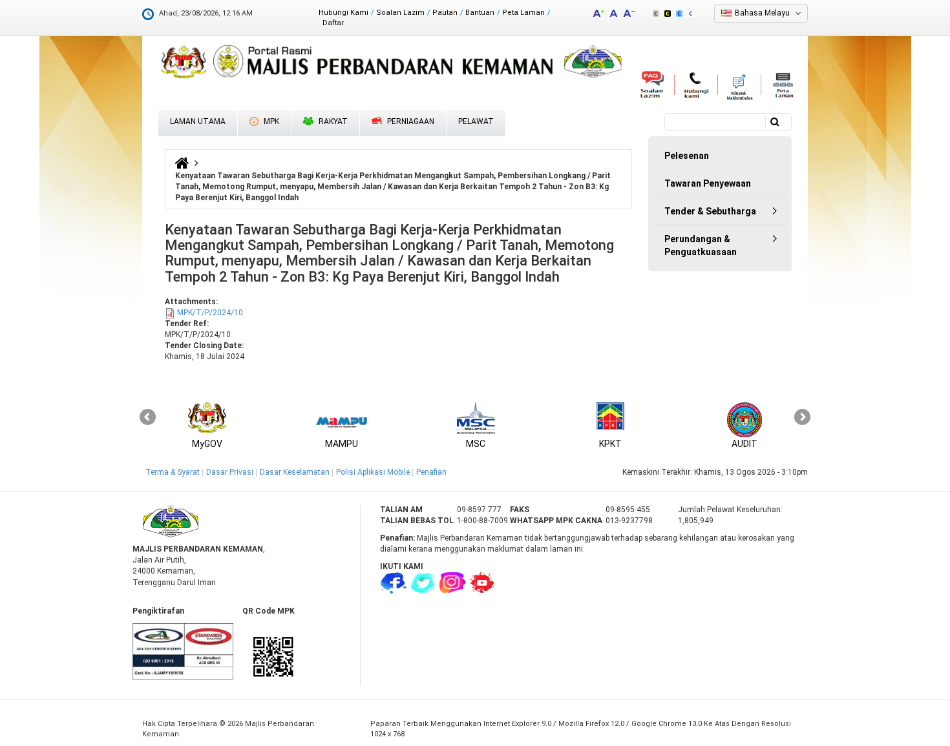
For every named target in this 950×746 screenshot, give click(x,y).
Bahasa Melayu (762, 12)
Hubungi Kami (343, 12)
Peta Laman (523, 12)
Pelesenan (686, 155)
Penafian (431, 472)
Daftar (333, 23)
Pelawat (476, 121)
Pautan (445, 12)
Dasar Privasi (229, 472)
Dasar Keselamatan (295, 472)
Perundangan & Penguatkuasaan (700, 245)
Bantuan (479, 12)
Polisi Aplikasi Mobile (373, 472)
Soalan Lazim (400, 12)
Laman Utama (198, 121)
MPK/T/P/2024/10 (210, 312)
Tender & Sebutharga (710, 211)
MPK (270, 121)
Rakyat (332, 121)
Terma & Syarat (172, 472)
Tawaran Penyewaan (707, 183)
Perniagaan (409, 121)
